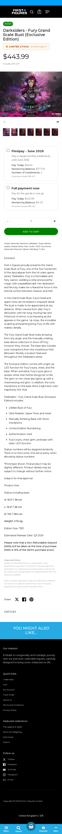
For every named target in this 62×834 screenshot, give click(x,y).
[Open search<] (32, 11)
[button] (57, 122)
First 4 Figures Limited (31, 801)
